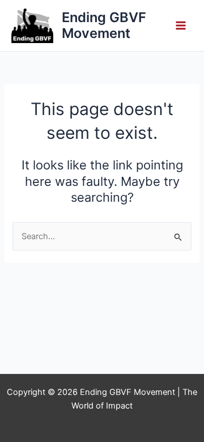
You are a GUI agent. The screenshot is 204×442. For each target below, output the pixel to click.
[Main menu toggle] (181, 25)
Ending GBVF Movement (104, 25)
